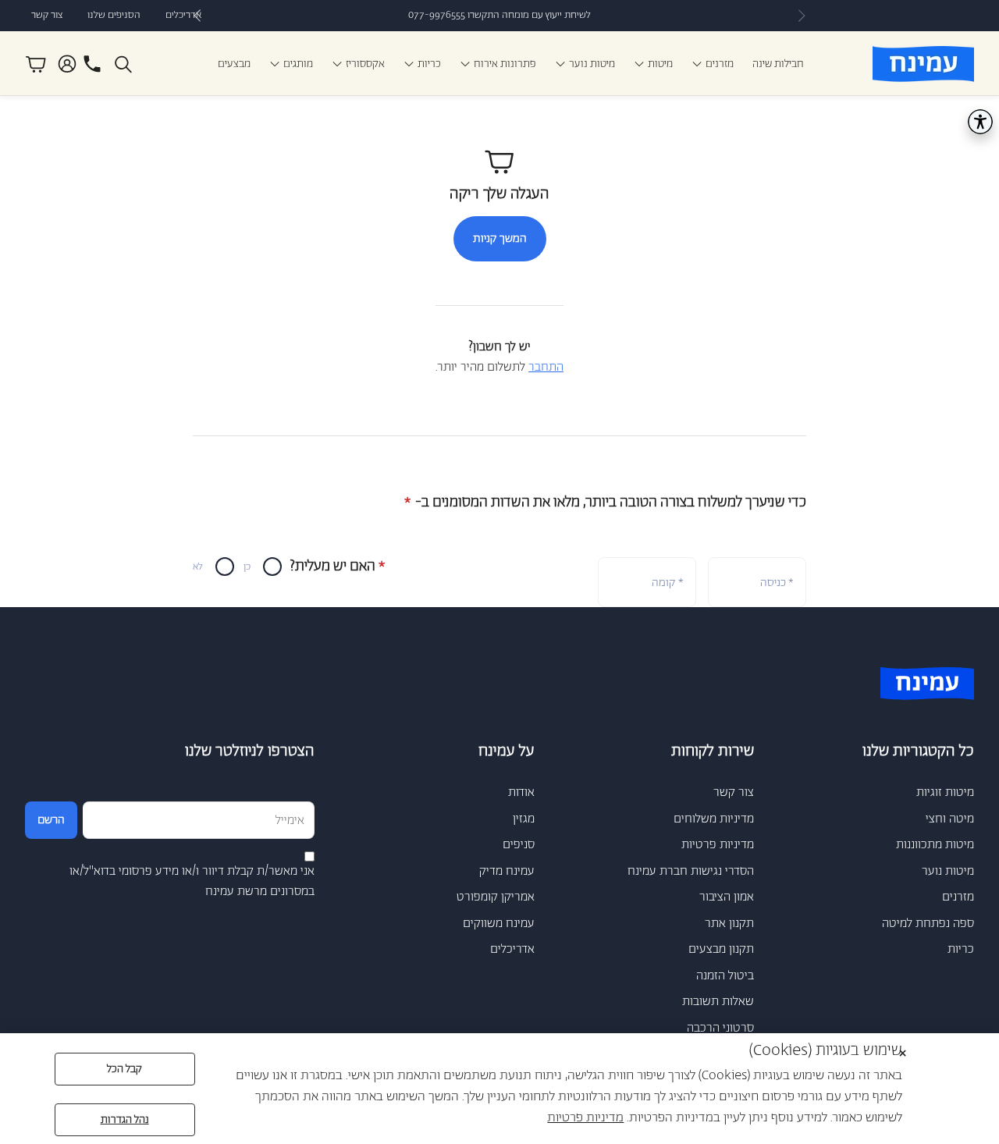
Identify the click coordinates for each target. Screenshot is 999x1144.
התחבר (545, 367)
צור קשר (46, 15)
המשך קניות (500, 238)
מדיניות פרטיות (585, 1117)
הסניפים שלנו (113, 15)
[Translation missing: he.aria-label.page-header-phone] (92, 64)
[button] (124, 64)
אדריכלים (183, 15)
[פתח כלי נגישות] (980, 121)
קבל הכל (124, 1069)
